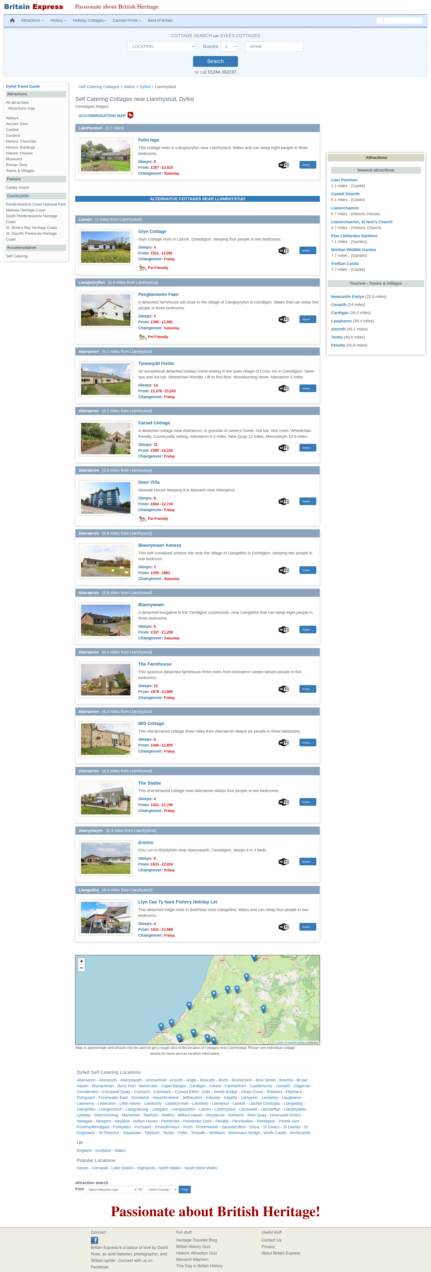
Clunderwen (87, 1092)
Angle (191, 1080)
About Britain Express (281, 1253)
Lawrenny (85, 1103)
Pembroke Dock (197, 1121)
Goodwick (140, 1097)
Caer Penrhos (344, 180)
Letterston (107, 1103)
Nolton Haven (145, 1121)
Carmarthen (235, 1086)
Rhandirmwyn (167, 1127)
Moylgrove (215, 1115)
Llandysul (220, 1103)
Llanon (205, 1109)
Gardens (13, 135)
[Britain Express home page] (35, 7)
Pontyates (122, 1127)
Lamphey (270, 1097)
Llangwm (160, 1109)
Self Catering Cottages (99, 87)
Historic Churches (21, 141)
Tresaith (198, 1133)
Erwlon (145, 842)
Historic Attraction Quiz (196, 1253)
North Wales (170, 1168)
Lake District (122, 1168)
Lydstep (84, 1115)
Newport (103, 1121)
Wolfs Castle (275, 1133)
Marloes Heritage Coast (26, 210)
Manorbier (131, 1115)
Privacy (268, 1246)
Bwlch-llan (148, 1086)
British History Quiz (193, 1246)
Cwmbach (162, 1092)
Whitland (217, 1133)
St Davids (291, 1127)
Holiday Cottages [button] (88, 20)
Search (215, 61)
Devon (82, 1168)
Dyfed (145, 87)
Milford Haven (190, 1115)
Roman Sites (16, 165)
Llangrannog (137, 1109)
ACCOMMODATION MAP (102, 115)
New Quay (257, 1115)
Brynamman (103, 1086)
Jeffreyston (192, 1097)
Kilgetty (230, 1097)
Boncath (207, 1080)
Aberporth (108, 1080)
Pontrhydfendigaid (93, 1127)
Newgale (84, 1121)
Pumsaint (142, 1127)
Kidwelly (213, 1097)
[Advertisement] (36, 334)
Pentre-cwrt (289, 1121)
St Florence (109, 1133)
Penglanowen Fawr (158, 294)
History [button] (57, 20)
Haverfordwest (166, 1097)
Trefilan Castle (345, 263)
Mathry (168, 1115)
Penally (222, 1121)
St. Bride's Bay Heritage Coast (31, 228)
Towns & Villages (20, 171)
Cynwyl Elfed (186, 1092)
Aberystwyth (131, 1080)
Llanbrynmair (177, 1103)
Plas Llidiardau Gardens (354, 236)
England (84, 1150)
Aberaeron (86, 1080)
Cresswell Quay (116, 1092)
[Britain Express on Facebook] (94, 1240)
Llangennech (110, 1109)
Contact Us (271, 1240)
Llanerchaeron (345, 208)
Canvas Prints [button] (126, 20)
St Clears (271, 1127)
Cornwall (100, 1168)
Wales (129, 87)
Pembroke (170, 1121)
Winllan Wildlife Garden (353, 249)
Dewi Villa (149, 482)
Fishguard (86, 1097)
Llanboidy (153, 1103)
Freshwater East (113, 1097)
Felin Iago (148, 139)
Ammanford (155, 1080)
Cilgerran (302, 1086)
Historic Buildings (20, 147)
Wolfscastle (300, 1133)
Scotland (103, 1150)
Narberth (236, 1115)
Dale (206, 1092)
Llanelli (239, 1103)
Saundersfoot (234, 1127)
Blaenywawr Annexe (159, 545)
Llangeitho (86, 1109)
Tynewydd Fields (156, 363)
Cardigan (197, 1086)
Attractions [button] (31, 20)
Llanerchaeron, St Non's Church (362, 222)
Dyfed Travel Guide (23, 86)
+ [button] (81, 961)
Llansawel (248, 1109)
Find (79, 1189)
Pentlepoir (266, 1121)
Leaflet (279, 1042)
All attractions (17, 102)
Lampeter (249, 1097)
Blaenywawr (151, 604)
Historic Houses (19, 153)
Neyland (122, 1121)
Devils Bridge (225, 1092)
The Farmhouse (155, 664)
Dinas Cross (252, 1092)
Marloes (151, 1115)
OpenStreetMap (296, 1042)
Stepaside (132, 1133)
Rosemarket (207, 1127)
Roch (188, 1127)
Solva (254, 1127)
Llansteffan (270, 1109)
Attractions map (21, 108)
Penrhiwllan (242, 1121)
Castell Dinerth (345, 194)
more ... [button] (307, 165)
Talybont (151, 1133)
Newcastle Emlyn (285, 1115)
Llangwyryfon (183, 1109)
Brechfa (286, 1080)
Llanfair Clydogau (264, 1103)
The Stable (149, 783)
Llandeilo (200, 1103)
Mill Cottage (151, 723)
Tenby (168, 1133)
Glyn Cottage (152, 231)
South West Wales (200, 1168)
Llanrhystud (225, 1109)
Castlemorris (261, 1086)
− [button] (81, 968)
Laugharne (291, 1097)
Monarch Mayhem (192, 1259)
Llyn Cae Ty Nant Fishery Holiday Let (177, 901)
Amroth (176, 1080)
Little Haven (130, 1103)
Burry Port (126, 1086)
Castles (12, 130)
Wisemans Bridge (244, 1133)
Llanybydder (295, 1109)
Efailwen (274, 1092)
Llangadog (293, 1103)
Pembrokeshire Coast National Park (36, 204)
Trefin (182, 1133)
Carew (215, 1086)
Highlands (146, 1168)
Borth (223, 1080)
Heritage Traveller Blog (196, 1240)
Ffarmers (294, 1092)
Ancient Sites (17, 124)
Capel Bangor (173, 1086)
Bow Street (265, 1080)
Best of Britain (160, 20)
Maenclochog (106, 1115)
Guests (211, 46)
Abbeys (12, 118)
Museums (14, 159)
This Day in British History (199, 1265)
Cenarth (283, 1086)
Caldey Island (17, 187)
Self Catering (17, 256)
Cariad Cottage (154, 422)
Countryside (18, 196)
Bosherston (242, 1080)
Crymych (142, 1092)
